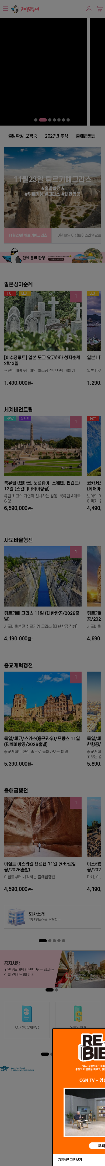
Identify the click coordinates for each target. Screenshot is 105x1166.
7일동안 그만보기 (70, 1160)
